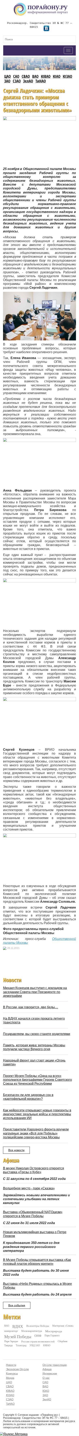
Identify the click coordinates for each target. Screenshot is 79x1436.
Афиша (47, 1369)
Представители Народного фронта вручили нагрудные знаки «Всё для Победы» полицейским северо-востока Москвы (36, 1133)
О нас (46, 1377)
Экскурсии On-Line (17, 1369)
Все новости (16, 1150)
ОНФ (37, 1336)
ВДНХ (17, 1326)
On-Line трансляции (55, 1364)
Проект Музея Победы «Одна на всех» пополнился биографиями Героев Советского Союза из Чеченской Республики (37, 1079)
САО (16, 76)
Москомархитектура (31, 1330)
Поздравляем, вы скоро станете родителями (36, 1034)
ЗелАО (28, 80)
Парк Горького (52, 1335)
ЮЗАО (67, 76)
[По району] (40, 4)
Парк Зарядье (11, 1341)
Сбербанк (62, 1341)
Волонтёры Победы (37, 1326)
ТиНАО (40, 80)
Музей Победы (17, 1336)
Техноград (21, 1345)
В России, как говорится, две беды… (30, 1007)
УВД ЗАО (35, 1345)
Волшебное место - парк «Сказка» (29, 1188)
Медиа (10, 1377)
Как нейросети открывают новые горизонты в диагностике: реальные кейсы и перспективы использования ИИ (37, 1114)
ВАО (35, 76)
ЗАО (7, 80)
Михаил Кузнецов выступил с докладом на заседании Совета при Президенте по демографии (35, 991)
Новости (11, 1364)
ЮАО (56, 76)
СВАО (26, 76)
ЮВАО (45, 76)
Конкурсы (12, 1373)
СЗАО (17, 80)
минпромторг (11, 1330)
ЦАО (7, 76)
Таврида (8, 1345)
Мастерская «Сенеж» (63, 1325)
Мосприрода (53, 1331)
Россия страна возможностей (37, 1341)
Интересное (50, 1373)
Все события (16, 1305)
